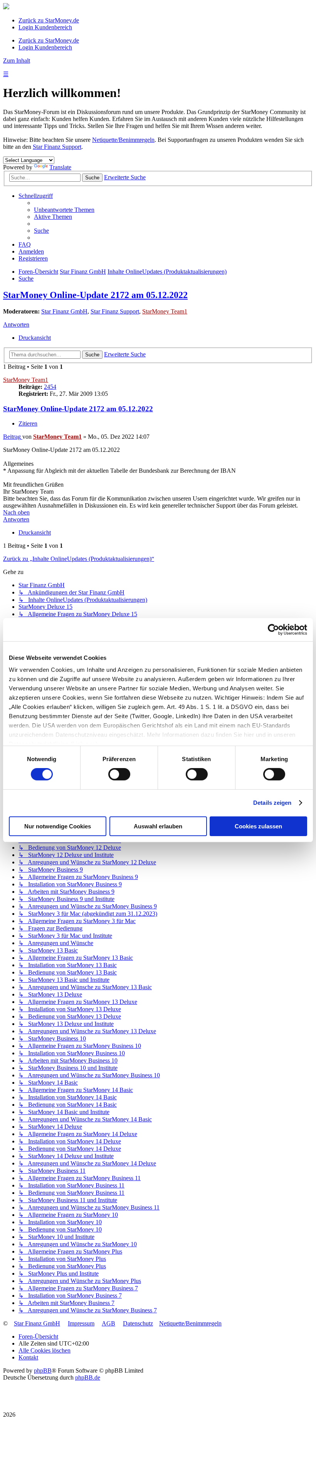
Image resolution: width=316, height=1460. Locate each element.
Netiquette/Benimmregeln (123, 139)
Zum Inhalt (16, 60)
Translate (60, 167)
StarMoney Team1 (164, 311)
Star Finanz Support (57, 146)
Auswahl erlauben (158, 826)
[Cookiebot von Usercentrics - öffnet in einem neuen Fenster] (273, 629)
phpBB (43, 1370)
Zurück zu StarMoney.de (48, 20)
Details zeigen (272, 802)
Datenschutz (138, 1323)
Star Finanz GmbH (64, 311)
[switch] (119, 774)
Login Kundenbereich (45, 27)
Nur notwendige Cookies (57, 826)
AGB (108, 1323)
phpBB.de (87, 1377)
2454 (50, 386)
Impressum (81, 1323)
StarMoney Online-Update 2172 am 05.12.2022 (95, 295)
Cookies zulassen (258, 826)
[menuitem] (64, 209)
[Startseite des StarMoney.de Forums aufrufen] (6, 7)
